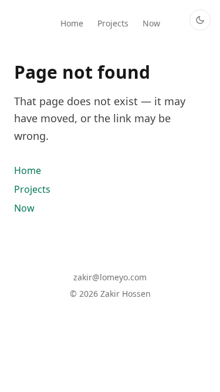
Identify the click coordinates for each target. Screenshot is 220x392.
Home (71, 24)
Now (151, 24)
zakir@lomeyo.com (110, 278)
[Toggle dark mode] (200, 20)
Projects (112, 24)
